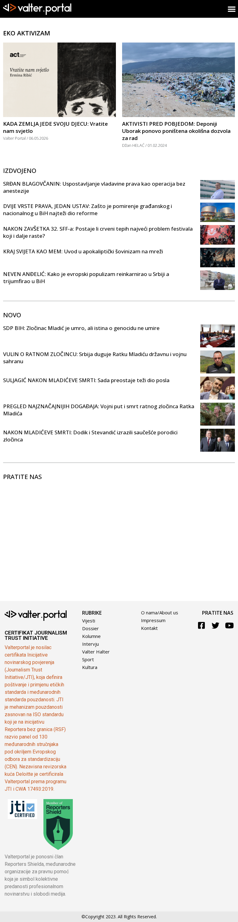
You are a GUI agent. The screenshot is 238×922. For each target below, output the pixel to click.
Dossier (90, 628)
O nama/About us (159, 612)
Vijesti (88, 620)
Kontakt (149, 628)
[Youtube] (229, 625)
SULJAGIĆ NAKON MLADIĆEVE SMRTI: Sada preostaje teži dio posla (86, 380)
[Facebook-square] (201, 625)
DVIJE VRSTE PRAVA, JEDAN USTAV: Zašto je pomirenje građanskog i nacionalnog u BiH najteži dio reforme (87, 209)
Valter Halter (96, 652)
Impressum (153, 620)
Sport (88, 659)
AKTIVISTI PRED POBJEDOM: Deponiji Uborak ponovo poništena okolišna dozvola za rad (176, 131)
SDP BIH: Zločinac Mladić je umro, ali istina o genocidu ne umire (81, 328)
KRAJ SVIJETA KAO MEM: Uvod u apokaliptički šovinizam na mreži (83, 251)
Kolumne (91, 636)
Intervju (90, 644)
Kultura (89, 667)
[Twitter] (215, 625)
